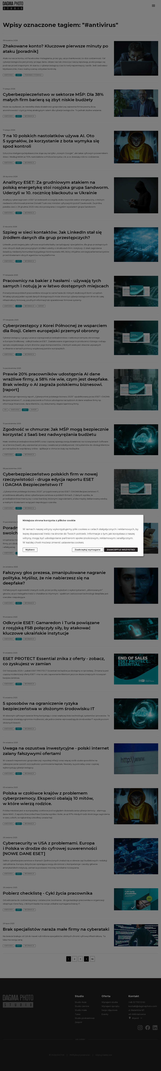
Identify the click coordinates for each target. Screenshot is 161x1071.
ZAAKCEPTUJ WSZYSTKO (121, 549)
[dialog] (80, 535)
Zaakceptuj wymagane (87, 549)
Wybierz (30, 549)
